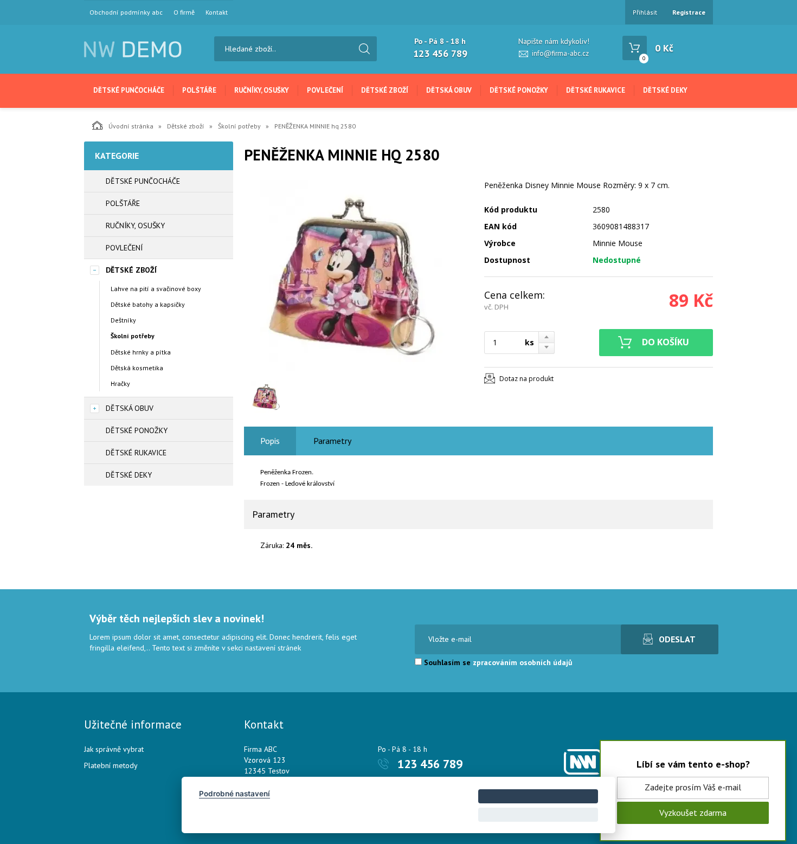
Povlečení (325, 90)
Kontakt (216, 12)
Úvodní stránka (130, 126)
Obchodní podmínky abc (126, 12)
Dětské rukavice (595, 90)
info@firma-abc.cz (560, 53)
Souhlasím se (497, 662)
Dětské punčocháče (128, 90)
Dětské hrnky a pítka (141, 352)
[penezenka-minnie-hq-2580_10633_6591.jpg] (358, 277)
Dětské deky (665, 90)
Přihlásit (645, 12)
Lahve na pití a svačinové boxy (156, 289)
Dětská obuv (449, 90)
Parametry (332, 440)
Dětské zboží (384, 90)
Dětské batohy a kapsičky (148, 304)
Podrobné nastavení (234, 793)
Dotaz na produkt (526, 378)
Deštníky (123, 320)
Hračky (120, 383)
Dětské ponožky (519, 90)
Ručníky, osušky (261, 90)
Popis (270, 440)
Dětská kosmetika (137, 368)
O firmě (184, 12)
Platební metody (111, 765)
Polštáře (199, 90)
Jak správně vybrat (114, 749)
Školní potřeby (239, 126)
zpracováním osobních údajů (523, 662)
